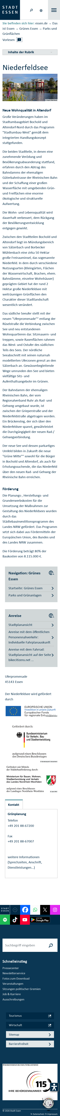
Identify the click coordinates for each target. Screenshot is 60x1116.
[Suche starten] (51, 945)
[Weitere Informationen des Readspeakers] (19, 39)
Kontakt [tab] (13, 804)
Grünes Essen (28, 28)
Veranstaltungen (12, 984)
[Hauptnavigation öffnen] (54, 10)
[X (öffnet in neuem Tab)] (45, 910)
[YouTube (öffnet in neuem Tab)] (25, 920)
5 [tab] (5, 1100)
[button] (41, 10)
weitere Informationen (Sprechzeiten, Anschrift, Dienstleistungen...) (25, 862)
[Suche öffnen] (31, 10)
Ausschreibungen (13, 999)
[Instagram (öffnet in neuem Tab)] (55, 910)
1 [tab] (5, 1079)
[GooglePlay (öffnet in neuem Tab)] (40, 920)
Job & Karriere (11, 994)
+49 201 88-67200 (21, 826)
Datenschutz (38, 1114)
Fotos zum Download (16, 978)
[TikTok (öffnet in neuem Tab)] (15, 920)
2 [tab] (5, 1084)
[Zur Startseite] (10, 9)
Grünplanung (17, 814)
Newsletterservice (13, 973)
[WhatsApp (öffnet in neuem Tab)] (35, 910)
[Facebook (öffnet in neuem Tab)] (25, 910)
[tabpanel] (30, 1084)
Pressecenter (10, 968)
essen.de (41, 23)
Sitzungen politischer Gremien (21, 989)
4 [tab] (5, 1095)
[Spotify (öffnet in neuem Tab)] (5, 920)
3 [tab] (5, 1090)
